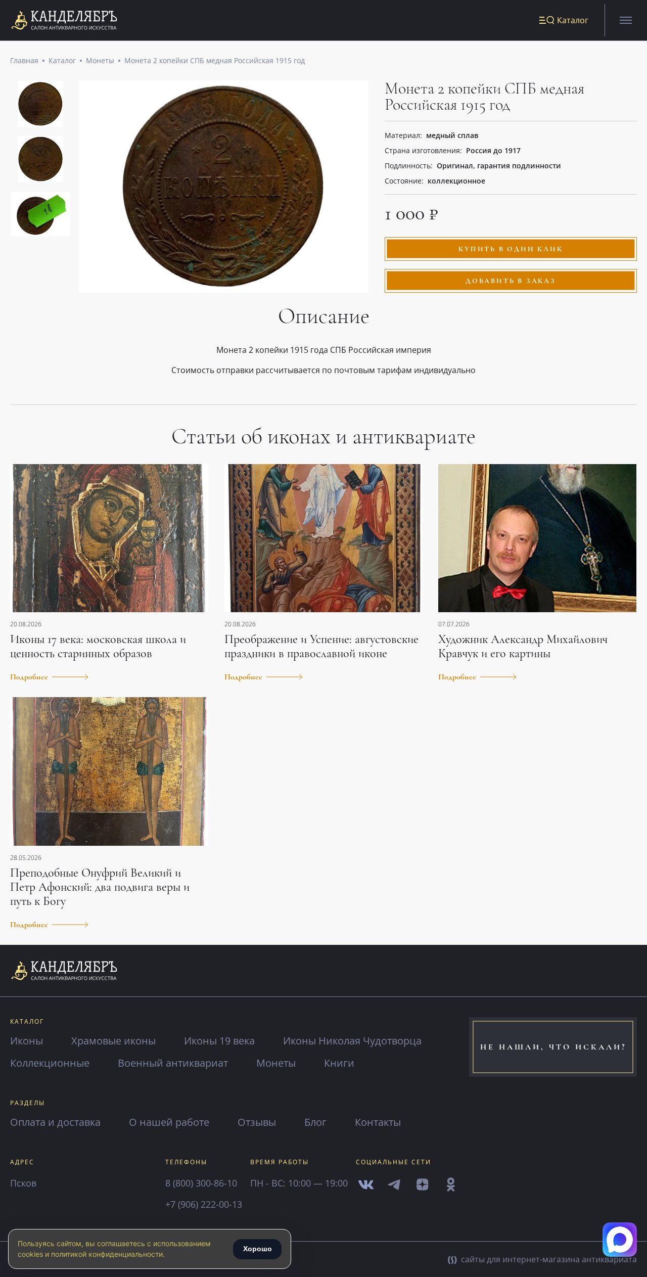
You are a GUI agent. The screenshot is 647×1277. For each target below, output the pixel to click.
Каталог (62, 60)
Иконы (26, 1040)
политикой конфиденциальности (107, 1254)
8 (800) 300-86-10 (201, 1183)
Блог (315, 1122)
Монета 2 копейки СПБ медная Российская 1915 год (214, 60)
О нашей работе (169, 1122)
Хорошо (257, 1249)
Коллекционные (49, 1063)
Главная (24, 60)
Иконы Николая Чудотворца (352, 1040)
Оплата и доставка (55, 1122)
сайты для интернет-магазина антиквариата (548, 1259)
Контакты (378, 1122)
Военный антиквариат (173, 1063)
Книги (339, 1063)
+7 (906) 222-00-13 (203, 1204)
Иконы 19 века (219, 1040)
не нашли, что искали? (553, 1047)
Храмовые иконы (113, 1040)
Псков (23, 1183)
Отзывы (257, 1122)
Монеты (100, 60)
